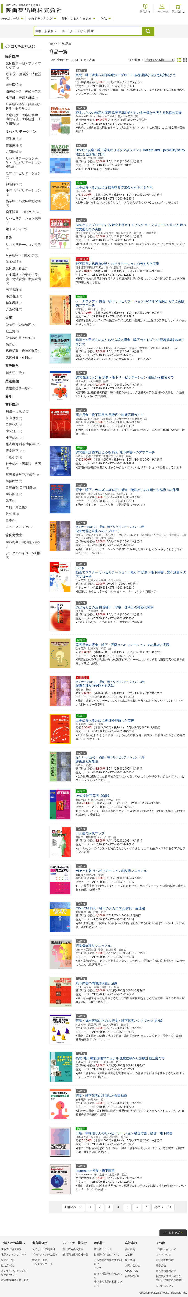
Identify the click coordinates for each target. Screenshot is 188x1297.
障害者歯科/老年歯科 (23, 474)
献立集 (12, 331)
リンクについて (165, 1285)
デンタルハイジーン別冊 (23, 555)
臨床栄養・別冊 (19, 357)
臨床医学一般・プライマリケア (23, 65)
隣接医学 (14, 481)
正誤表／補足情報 (11, 1249)
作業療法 (14, 145)
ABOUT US (131, 1270)
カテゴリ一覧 (10, 18)
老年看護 (14, 289)
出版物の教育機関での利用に (108, 1264)
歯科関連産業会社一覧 (75, 1254)
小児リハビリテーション (23, 192)
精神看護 (14, 303)
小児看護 (14, 296)
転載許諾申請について (106, 1254)
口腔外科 (14, 424)
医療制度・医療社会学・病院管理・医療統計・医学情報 (23, 119)
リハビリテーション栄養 (23, 220)
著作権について (103, 1249)
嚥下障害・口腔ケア (23, 212)
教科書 (12, 514)
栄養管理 (14, 262)
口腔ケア (14, 457)
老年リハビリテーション (23, 175)
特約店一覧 (7, 1260)
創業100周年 (132, 1276)
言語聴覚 (14, 152)
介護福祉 (14, 309)
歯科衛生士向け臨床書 (23, 544)
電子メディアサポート (13, 1254)
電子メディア (17, 229)
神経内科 (14, 184)
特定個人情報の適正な (170, 1278)
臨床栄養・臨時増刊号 (23, 351)
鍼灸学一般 (15, 373)
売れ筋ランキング (40, 18)
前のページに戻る (60, 43)
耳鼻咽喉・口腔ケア (22, 255)
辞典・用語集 (17, 507)
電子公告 (161, 1265)
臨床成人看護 (17, 268)
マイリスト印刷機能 (43, 1249)
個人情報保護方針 (166, 1270)
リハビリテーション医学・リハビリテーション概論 (23, 162)
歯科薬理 (14, 494)
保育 (11, 344)
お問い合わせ (132, 1265)
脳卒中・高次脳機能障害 (23, 203)
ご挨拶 (129, 1254)
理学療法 (14, 139)
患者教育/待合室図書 (23, 444)
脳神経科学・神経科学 (23, 91)
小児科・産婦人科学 (22, 98)
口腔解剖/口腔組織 (21, 487)
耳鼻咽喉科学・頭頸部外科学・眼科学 (23, 106)
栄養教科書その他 (20, 338)
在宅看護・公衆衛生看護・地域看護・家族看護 (23, 279)
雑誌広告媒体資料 (73, 1249)
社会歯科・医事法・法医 (23, 466)
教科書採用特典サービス (15, 1280)
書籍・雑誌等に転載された (108, 1279)
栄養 (11, 500)
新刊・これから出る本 (76, 18)
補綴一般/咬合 (17, 411)
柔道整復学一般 (19, 388)
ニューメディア (19, 527)
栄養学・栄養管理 (21, 325)
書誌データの (42, 1262)
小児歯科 (15, 437)
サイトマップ (163, 1254)
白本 (11, 520)
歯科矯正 (14, 431)
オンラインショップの (13, 1272)
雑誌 (104, 18)
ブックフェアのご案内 (44, 1254)
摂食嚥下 (15, 451)
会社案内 (130, 1249)
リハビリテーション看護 (23, 246)
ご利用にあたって (166, 1249)
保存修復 (14, 418)
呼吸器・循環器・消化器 (23, 76)
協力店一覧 (7, 1265)
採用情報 (130, 1260)
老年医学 (14, 85)
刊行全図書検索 (165, 1260)
